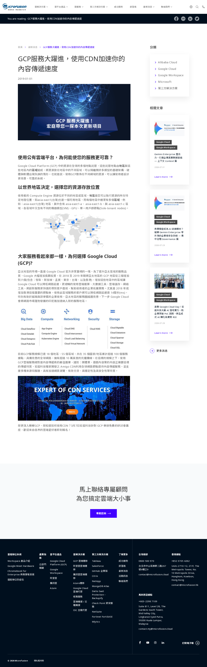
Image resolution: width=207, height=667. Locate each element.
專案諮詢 (101, 513)
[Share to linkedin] (190, 18)
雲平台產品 (60, 6)
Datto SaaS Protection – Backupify (99, 595)
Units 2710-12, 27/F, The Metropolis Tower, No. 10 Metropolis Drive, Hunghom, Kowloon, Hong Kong (185, 572)
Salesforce (98, 565)
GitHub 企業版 (100, 570)
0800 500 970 (146, 560)
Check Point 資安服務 (102, 605)
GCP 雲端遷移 (80, 560)
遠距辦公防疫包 (16, 579)
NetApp (96, 581)
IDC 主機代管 (80, 610)
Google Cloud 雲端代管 (80, 590)
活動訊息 (123, 575)
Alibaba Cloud (167, 62)
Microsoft (165, 82)
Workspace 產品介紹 (19, 560)
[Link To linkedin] (163, 642)
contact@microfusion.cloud (154, 574)
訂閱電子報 (188, 643)
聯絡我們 (165, 6)
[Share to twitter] (197, 18)
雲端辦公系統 (15, 554)
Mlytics (96, 621)
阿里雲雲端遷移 (80, 567)
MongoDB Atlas (100, 586)
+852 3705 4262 (181, 560)
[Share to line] (183, 18)
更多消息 (161, 351)
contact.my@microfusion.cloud (155, 628)
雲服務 (77, 6)
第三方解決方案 (97, 6)
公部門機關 (42, 566)
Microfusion (21, 660)
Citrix (95, 575)
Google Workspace (171, 75)
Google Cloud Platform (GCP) (58, 562)
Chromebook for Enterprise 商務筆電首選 (21, 572)
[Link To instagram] (155, 642)
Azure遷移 (78, 583)
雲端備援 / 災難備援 (80, 603)
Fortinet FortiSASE (102, 616)
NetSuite (97, 611)
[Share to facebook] (176, 18)
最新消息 (147, 6)
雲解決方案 (40, 6)
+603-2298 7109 (148, 601)
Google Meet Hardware (21, 565)
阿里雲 (53, 578)
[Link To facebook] (140, 642)
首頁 (20, 47)
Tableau (96, 560)
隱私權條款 (39, 660)
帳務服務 (77, 596)
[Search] (197, 6)
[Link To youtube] (147, 642)
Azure (53, 588)
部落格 (133, 6)
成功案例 (118, 6)
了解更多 (123, 554)
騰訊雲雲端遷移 (80, 576)
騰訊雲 (53, 583)
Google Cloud (167, 69)
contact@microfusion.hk (185, 584)
